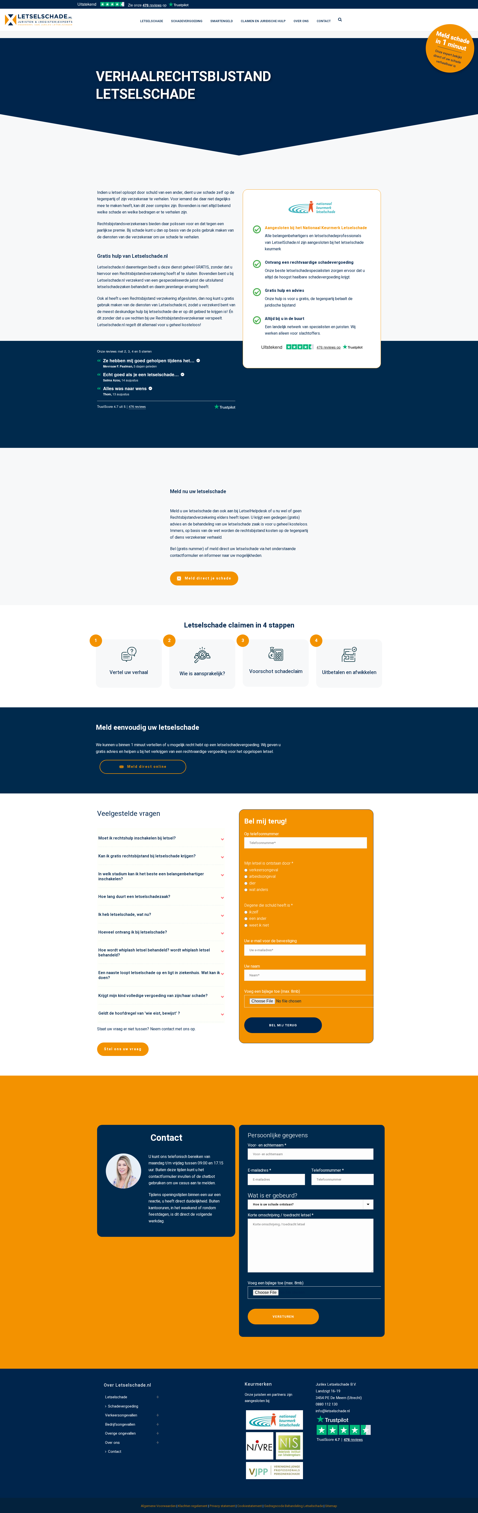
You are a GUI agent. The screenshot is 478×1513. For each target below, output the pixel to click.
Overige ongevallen (120, 1433)
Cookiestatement (249, 1506)
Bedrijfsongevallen (120, 1424)
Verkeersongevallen (121, 1415)
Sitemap (331, 1506)
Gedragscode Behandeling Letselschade (293, 1506)
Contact (324, 21)
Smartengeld (221, 21)
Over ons (301, 21)
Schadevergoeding (186, 21)
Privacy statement (222, 1506)
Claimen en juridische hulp (263, 21)
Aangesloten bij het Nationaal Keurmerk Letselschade (316, 228)
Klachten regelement (192, 1506)
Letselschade (151, 21)
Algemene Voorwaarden (158, 1506)
